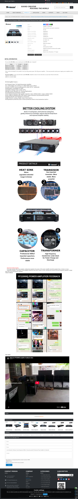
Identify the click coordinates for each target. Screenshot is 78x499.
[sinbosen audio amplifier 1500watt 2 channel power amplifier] (60, 425)
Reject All (32, 494)
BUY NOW (65, 12)
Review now (41, 416)
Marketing (47, 496)
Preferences (42, 496)
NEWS (43, 12)
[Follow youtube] (58, 479)
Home (7, 16)
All (9, 16)
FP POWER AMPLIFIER (15, 16)
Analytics (36, 496)
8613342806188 (14, 482)
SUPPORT (51, 12)
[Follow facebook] (61, 479)
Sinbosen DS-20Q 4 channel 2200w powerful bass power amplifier (9, 430)
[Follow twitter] (66, 479)
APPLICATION (36, 12)
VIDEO (58, 12)
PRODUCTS (27, 12)
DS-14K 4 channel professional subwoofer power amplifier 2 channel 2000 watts (26, 430)
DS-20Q (27, 74)
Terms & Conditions (21, 462)
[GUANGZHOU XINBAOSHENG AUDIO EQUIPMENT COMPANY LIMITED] (11, 7)
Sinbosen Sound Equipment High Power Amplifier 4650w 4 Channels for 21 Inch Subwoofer (43, 430)
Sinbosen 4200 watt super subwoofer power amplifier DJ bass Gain (52, 430)
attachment (9, 461)
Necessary (32, 496)
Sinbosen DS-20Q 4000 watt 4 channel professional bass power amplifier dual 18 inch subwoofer (17, 430)
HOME (7, 12)
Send (9, 464)
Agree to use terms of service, (15, 462)
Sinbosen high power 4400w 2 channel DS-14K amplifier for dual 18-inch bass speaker (34, 430)
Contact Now (30, 54)
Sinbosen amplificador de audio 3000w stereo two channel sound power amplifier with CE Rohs (69, 430)
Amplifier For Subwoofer (25, 16)
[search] (71, 7)
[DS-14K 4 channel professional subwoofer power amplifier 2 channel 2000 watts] (26, 425)
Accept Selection (39, 494)
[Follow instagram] (69, 479)
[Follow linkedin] (63, 479)
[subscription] (71, 475)
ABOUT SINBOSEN (17, 12)
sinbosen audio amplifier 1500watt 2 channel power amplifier (60, 430)
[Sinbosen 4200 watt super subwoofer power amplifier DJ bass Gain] (52, 425)
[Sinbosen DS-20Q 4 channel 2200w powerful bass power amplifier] (9, 425)
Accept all (45, 494)
